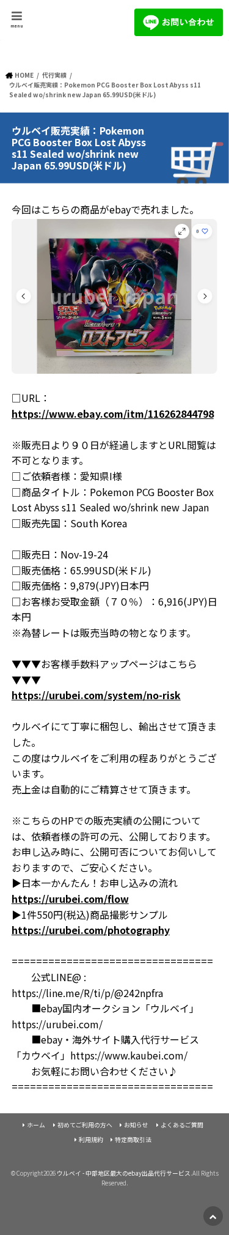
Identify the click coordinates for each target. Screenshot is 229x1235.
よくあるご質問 (182, 1125)
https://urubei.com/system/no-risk (96, 695)
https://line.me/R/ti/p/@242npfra (87, 992)
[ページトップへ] (213, 1216)
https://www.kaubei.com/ (128, 1055)
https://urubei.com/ (57, 1024)
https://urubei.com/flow (70, 898)
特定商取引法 (133, 1139)
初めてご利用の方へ (84, 1125)
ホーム (36, 1125)
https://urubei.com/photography (91, 929)
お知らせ (136, 1125)
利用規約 (91, 1139)
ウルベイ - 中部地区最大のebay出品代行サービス (124, 1173)
